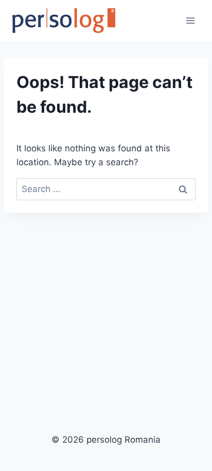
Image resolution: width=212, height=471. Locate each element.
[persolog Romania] (63, 20)
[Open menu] (190, 20)
